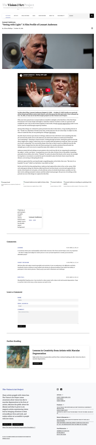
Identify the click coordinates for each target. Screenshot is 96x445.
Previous (4, 224)
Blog (34, 15)
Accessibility (61, 15)
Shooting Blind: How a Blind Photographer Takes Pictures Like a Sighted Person (73, 420)
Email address (23, 303)
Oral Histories (25, 15)
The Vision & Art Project (12, 389)
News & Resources (63, 417)
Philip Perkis (60, 399)
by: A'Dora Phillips (7, 28)
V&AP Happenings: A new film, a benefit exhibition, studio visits (73, 422)
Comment (21, 309)
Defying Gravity (61, 432)
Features (8, 15)
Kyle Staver (52, 132)
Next (92, 222)
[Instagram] (58, 389)
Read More (36, 363)
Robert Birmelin (61, 400)
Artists (16, 15)
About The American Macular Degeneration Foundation (18, 427)
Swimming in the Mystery (63, 430)
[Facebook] (62, 389)
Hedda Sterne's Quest (62, 410)
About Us (51, 15)
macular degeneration (64, 123)
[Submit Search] (92, 16)
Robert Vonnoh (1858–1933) (63, 397)
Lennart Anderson (8, 22)
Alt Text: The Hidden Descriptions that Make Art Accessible (72, 424)
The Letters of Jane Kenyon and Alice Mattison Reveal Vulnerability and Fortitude (74, 408)
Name (19, 297)
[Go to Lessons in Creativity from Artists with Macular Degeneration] (18, 357)
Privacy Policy (6, 438)
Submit (20, 326)
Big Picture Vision (61, 434)
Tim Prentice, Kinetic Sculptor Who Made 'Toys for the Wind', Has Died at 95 (75, 412)
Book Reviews (42, 15)
